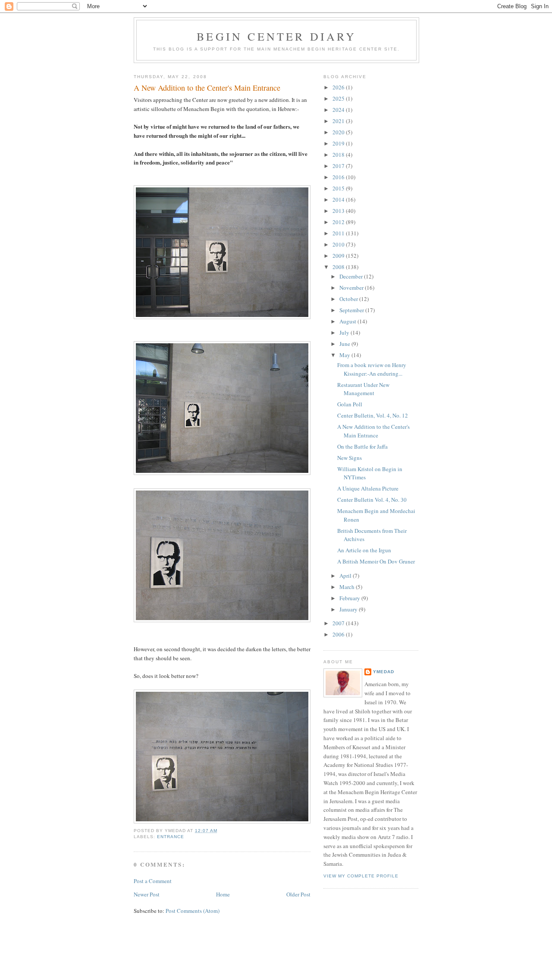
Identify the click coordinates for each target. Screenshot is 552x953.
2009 (339, 256)
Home (223, 894)
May (345, 355)
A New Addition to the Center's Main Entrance (207, 87)
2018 (339, 154)
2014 (339, 199)
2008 (339, 267)
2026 (339, 87)
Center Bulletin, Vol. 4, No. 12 (372, 415)
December (351, 276)
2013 (339, 211)
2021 (339, 121)
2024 (339, 110)
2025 (339, 98)
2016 (339, 177)
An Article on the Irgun (364, 550)
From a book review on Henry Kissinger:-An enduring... (371, 369)
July (345, 332)
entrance (170, 836)
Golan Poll (349, 404)
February (350, 598)
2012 (339, 222)
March (347, 587)
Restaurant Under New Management (363, 389)
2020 (339, 132)
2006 (339, 634)
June (345, 344)
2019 (339, 143)
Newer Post (147, 894)
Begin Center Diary (276, 36)
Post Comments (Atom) (193, 911)
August (348, 321)
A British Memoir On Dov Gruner (376, 561)
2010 (339, 244)
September (352, 310)
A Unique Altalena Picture (367, 488)
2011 (339, 233)
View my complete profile (360, 876)
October (349, 299)
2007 (339, 623)
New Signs (349, 458)
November (352, 287)
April (346, 575)
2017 (339, 166)
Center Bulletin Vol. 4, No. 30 (372, 499)
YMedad (383, 671)
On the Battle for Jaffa (362, 446)
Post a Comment (153, 881)
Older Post (298, 894)
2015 (339, 188)
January (349, 609)
